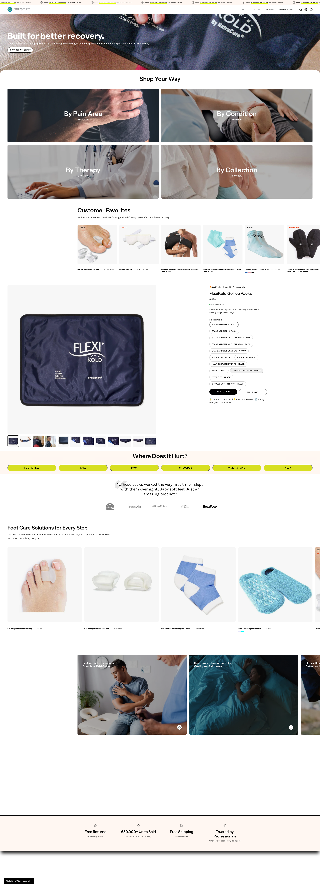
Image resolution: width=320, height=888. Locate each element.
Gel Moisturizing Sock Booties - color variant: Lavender (239, 631)
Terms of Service (169, 853)
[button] (255, 9)
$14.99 (268, 628)
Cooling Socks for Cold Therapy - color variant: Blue (246, 272)
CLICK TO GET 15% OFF (19, 881)
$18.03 (210, 271)
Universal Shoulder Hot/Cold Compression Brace (179, 269)
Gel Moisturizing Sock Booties (249, 629)
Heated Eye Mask (125, 269)
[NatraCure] (19, 9)
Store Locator (168, 858)
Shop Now (83, 119)
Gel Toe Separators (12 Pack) (88, 269)
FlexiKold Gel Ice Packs (230, 293)
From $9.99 (200, 628)
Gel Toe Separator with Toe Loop (96, 629)
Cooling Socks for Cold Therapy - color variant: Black (253, 272)
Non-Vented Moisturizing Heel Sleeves (175, 629)
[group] (160, 248)
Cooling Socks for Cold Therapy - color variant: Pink (249, 272)
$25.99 (277, 269)
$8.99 (39, 628)
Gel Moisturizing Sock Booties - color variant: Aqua (242, 631)
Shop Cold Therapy (20, 50)
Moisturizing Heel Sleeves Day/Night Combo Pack (222, 269)
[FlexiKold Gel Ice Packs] (13, 441)
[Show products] (179, 727)
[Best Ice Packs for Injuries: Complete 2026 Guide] (132, 695)
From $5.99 (118, 628)
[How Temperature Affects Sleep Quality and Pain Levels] (243, 695)
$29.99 (168, 271)
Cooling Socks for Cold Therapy (257, 269)
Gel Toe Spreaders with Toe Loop (20, 629)
